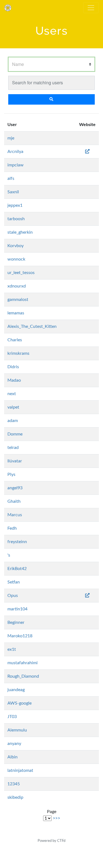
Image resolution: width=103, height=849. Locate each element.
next (11, 394)
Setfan (13, 582)
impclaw (15, 165)
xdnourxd (16, 286)
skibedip (15, 797)
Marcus (14, 515)
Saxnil (13, 192)
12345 (13, 784)
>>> (56, 818)
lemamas (15, 313)
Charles (14, 340)
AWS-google (19, 703)
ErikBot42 (17, 568)
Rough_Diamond (23, 676)
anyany (14, 743)
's (8, 555)
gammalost (17, 299)
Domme (15, 434)
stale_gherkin (20, 232)
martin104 (17, 609)
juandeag (16, 690)
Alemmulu (17, 730)
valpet (13, 407)
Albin (12, 757)
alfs (10, 178)
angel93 (15, 488)
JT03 (12, 716)
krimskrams (18, 353)
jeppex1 (15, 205)
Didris (13, 367)
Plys (11, 474)
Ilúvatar (14, 461)
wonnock (16, 259)
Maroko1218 (19, 636)
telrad (13, 447)
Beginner (15, 622)
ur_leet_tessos (21, 272)
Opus (12, 595)
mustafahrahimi (22, 663)
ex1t (11, 649)
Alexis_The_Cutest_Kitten (32, 326)
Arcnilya (15, 151)
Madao (14, 380)
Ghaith (14, 501)
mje (10, 138)
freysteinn (17, 542)
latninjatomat (20, 770)
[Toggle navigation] (91, 7)
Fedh (12, 528)
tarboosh (16, 219)
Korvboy (15, 246)
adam (12, 420)
